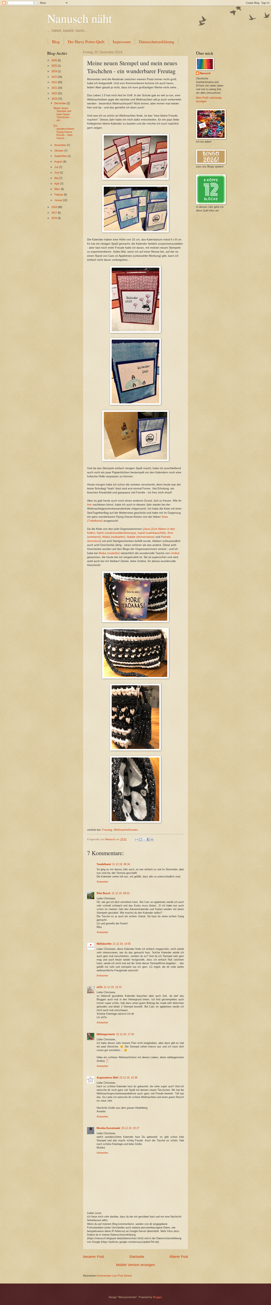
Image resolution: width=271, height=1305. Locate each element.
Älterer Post (178, 1257)
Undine (175, 553)
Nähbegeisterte (106, 1034)
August (58, 161)
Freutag (106, 829)
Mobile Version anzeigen (135, 1265)
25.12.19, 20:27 (130, 1128)
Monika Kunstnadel (108, 1128)
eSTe (100, 987)
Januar (58, 200)
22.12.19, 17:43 (125, 1034)
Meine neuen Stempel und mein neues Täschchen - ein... (62, 114)
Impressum (122, 41)
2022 (54, 82)
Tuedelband (104, 864)
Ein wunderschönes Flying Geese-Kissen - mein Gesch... (64, 132)
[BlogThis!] (141, 839)
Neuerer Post (93, 1257)
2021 (54, 87)
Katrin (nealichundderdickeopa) (116, 532)
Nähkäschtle (104, 943)
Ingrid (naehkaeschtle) (152, 532)
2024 (54, 71)
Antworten (102, 881)
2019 (54, 98)
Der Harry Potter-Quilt (86, 41)
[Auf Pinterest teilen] (152, 839)
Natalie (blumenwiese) (141, 536)
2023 (54, 76)
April (57, 183)
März (57, 189)
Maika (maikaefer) (113, 536)
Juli (56, 167)
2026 (54, 60)
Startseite (136, 1257)
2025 (54, 65)
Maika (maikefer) (109, 553)
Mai (56, 178)
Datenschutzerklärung (156, 41)
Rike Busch (104, 893)
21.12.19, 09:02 (121, 893)
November (60, 145)
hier (89, 504)
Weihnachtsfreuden (126, 829)
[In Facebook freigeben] (148, 839)
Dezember (60, 103)
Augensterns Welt (107, 1077)
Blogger (157, 1297)
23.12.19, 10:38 (128, 1077)
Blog (56, 41)
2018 (54, 207)
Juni (57, 172)
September (61, 156)
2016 (54, 218)
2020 (54, 93)
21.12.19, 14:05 (122, 943)
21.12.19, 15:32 (113, 987)
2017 (54, 212)
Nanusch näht (79, 18)
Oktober (59, 150)
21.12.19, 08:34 (121, 864)
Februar (59, 194)
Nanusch (205, 73)
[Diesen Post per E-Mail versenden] (137, 839)
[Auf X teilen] (144, 839)
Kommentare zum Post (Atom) (114, 1275)
